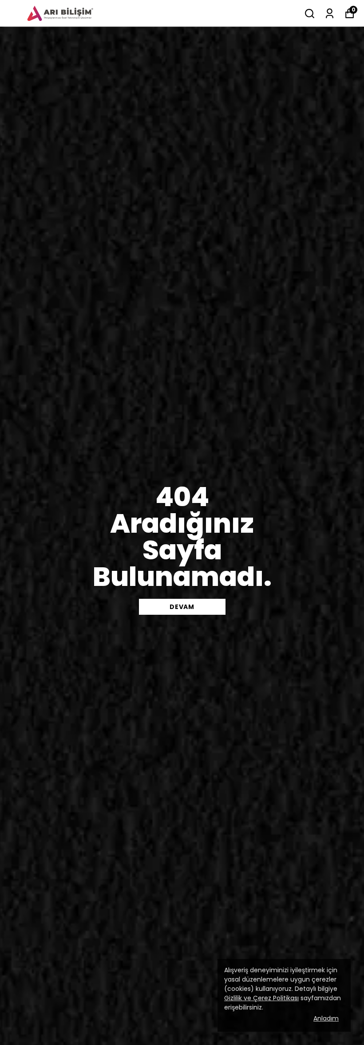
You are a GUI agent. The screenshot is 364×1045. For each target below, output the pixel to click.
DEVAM (182, 606)
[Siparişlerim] (329, 13)
